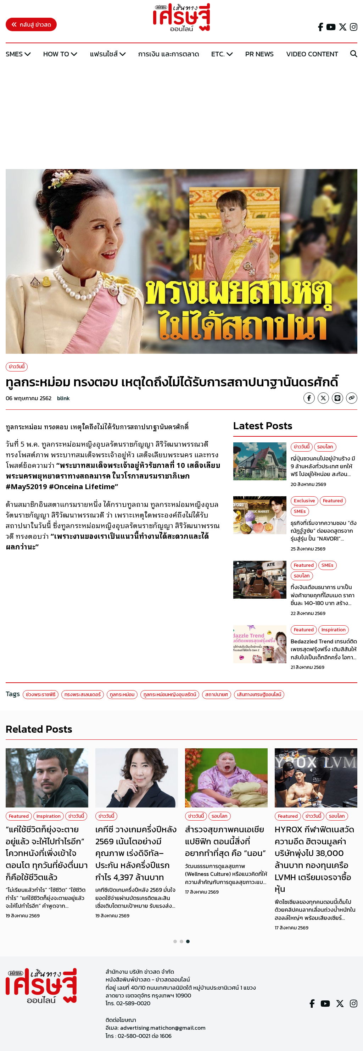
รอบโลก (325, 447)
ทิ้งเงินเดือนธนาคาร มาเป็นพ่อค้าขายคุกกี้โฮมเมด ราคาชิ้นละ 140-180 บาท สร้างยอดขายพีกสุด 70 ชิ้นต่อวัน (322, 599)
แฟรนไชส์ (104, 54)
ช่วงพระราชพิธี (40, 694)
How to (56, 54)
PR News (259, 54)
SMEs (14, 54)
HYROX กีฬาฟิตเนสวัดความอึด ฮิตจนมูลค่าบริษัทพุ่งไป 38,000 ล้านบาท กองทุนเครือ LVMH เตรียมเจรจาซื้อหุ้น (314, 859)
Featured (333, 500)
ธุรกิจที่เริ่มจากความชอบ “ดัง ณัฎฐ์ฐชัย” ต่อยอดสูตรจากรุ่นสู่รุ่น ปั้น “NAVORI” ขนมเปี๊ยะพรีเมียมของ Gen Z (324, 535)
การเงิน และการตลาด (168, 54)
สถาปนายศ (216, 694)
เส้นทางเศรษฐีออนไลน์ (259, 694)
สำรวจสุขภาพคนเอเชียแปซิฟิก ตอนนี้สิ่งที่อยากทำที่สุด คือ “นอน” (225, 841)
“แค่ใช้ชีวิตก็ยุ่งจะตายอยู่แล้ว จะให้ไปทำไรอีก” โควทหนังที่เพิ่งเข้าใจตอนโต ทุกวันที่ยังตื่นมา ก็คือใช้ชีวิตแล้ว (47, 853)
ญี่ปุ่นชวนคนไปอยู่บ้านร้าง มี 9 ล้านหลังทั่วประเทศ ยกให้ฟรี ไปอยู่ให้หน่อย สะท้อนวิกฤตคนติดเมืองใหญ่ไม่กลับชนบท (324, 474)
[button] (175, 941)
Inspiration (334, 629)
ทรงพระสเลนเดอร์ (83, 694)
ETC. (218, 54)
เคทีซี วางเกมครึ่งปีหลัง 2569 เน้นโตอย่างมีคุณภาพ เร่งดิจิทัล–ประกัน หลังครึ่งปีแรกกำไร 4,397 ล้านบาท (136, 853)
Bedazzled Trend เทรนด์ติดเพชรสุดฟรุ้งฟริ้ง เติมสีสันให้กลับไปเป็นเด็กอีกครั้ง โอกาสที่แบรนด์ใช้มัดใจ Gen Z (324, 653)
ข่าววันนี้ (16, 366)
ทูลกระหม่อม (122, 694)
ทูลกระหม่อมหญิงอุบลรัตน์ (170, 694)
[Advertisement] (181, 114)
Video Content (312, 54)
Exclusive (304, 500)
